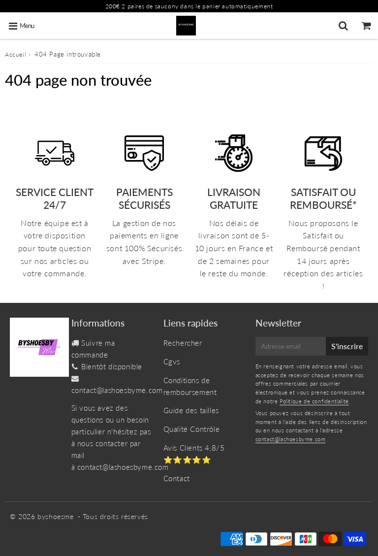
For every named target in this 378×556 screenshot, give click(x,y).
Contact (176, 478)
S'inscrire (347, 346)
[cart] (366, 25)
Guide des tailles (191, 410)
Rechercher (182, 342)
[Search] (343, 25)
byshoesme (55, 516)
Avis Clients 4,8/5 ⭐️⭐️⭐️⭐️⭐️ (194, 453)
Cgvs (171, 361)
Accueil (15, 54)
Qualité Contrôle (191, 429)
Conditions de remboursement (190, 386)
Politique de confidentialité (314, 401)
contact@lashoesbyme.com (117, 390)
